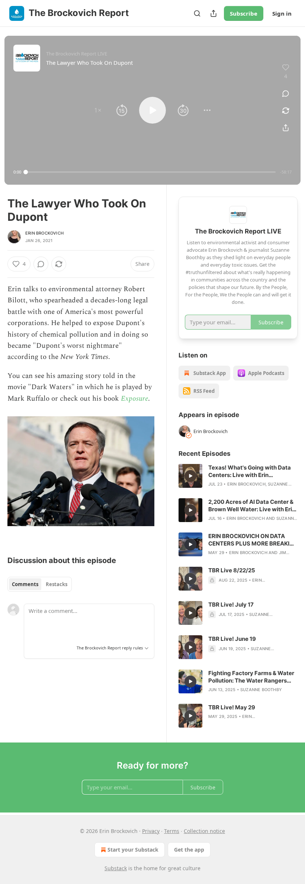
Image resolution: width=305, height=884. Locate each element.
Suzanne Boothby (261, 689)
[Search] (197, 13)
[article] (238, 476)
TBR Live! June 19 (232, 638)
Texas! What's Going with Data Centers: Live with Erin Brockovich (249, 471)
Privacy (151, 830)
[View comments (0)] (286, 93)
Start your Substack (132, 849)
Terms (171, 830)
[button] (98, 110)
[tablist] (39, 584)
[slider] (151, 172)
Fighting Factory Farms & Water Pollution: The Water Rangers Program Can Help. (251, 677)
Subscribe (243, 13)
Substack (116, 868)
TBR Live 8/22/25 (231, 570)
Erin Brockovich (44, 233)
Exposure (134, 398)
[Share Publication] (213, 13)
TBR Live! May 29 (231, 707)
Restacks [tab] (56, 584)
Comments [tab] (25, 584)
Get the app (189, 849)
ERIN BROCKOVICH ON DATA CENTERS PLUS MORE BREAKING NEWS (253, 539)
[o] (190, 476)
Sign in (282, 13)
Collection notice (204, 830)
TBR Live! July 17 (231, 604)
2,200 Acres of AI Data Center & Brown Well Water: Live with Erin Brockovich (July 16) (251, 505)
